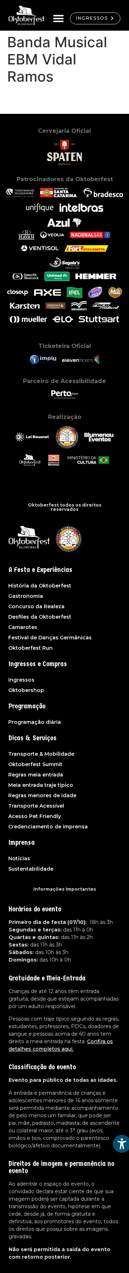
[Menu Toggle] (58, 18)
